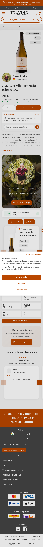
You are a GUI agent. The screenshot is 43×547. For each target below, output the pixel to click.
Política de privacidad (33, 254)
